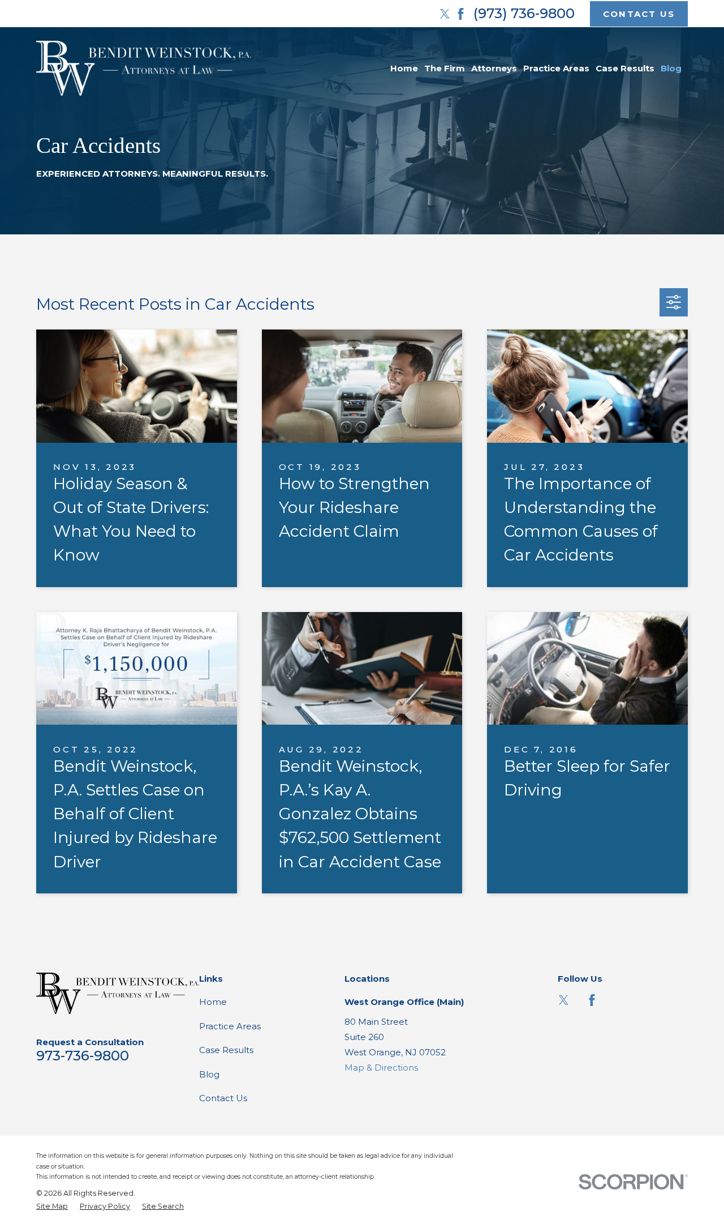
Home (213, 1001)
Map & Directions (381, 1067)
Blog (209, 1074)
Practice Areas (230, 1026)
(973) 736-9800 (524, 13)
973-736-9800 (82, 1055)
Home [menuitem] (404, 68)
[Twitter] (445, 14)
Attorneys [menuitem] (494, 68)
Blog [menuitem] (671, 68)
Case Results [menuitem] (625, 68)
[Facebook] (461, 14)
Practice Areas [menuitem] (556, 68)
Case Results (226, 1050)
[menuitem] (52, 1206)
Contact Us (223, 1098)
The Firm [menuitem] (444, 68)
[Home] (143, 68)
